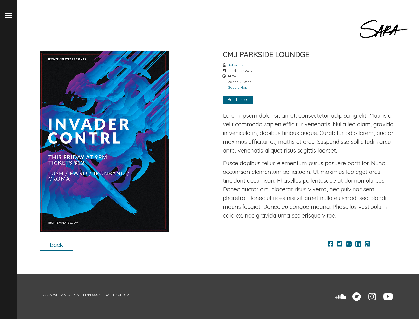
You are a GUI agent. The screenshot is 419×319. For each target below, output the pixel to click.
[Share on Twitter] (339, 244)
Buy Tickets (238, 99)
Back (56, 244)
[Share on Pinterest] (367, 244)
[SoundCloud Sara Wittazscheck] (340, 296)
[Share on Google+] (349, 244)
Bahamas (235, 65)
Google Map (237, 87)
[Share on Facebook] (330, 244)
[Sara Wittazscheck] (384, 28)
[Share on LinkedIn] (358, 244)
